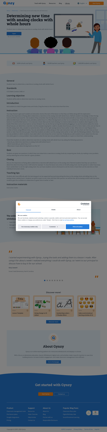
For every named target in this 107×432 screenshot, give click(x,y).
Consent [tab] (28, 210)
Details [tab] (53, 209)
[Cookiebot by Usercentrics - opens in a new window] (82, 204)
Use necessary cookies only (29, 226)
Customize (52, 226)
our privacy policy (68, 220)
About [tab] (78, 209)
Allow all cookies (78, 226)
